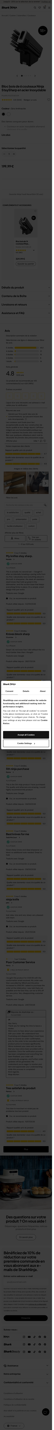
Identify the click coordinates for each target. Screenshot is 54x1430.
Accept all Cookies (26, 735)
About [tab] (43, 691)
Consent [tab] (9, 691)
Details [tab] (26, 691)
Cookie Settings (24, 743)
